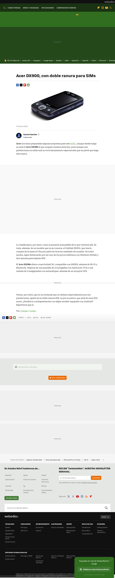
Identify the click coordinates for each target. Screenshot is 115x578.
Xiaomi (43, 475)
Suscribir (96, 478)
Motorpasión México (70, 557)
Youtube (106, 7)
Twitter (110, 7)
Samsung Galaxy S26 (52, 460)
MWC (73, 143)
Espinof (38, 530)
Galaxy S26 (26, 60)
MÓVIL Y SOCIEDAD (31, 7)
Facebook (17, 85)
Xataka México (10, 556)
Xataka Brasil (9, 559)
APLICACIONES (47, 7)
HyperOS (85, 60)
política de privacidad (89, 482)
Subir (104, 517)
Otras (29, 317)
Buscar (106, 508)
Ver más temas (11, 498)
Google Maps (48, 60)
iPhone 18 (102, 60)
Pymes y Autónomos (101, 531)
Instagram (102, 7)
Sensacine (39, 527)
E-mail (28, 85)
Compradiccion (87, 534)
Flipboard (98, 7)
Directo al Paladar (57, 527)
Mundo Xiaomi (10, 542)
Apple (25, 475)
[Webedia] (109, 1)
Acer (37, 317)
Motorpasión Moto (70, 531)
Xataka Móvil (9, 530)
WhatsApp (9, 490)
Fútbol (94, 60)
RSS (86, 496)
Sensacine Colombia (39, 562)
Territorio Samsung (45, 480)
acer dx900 (46, 317)
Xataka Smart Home (10, 538)
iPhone (44, 486)
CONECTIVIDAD (14, 7)
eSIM (66, 60)
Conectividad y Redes (46, 491)
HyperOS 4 (75, 60)
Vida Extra (24, 530)
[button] (31, 134)
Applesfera (9, 534)
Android (8, 486)
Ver (58, 378)
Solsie (33, 311)
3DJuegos (24, 527)
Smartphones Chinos (28, 491)
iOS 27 (86, 460)
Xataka (24, 311)
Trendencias (86, 527)
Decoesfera (86, 530)
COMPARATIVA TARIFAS (66, 7)
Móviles (59, 60)
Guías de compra (29, 479)
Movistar (8, 475)
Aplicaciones (10, 479)
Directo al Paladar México (57, 557)
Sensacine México (39, 557)
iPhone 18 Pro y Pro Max (72, 460)
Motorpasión (70, 527)
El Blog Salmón (102, 527)
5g (24, 486)
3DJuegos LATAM (26, 556)
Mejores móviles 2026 (34, 460)
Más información (74, 576)
